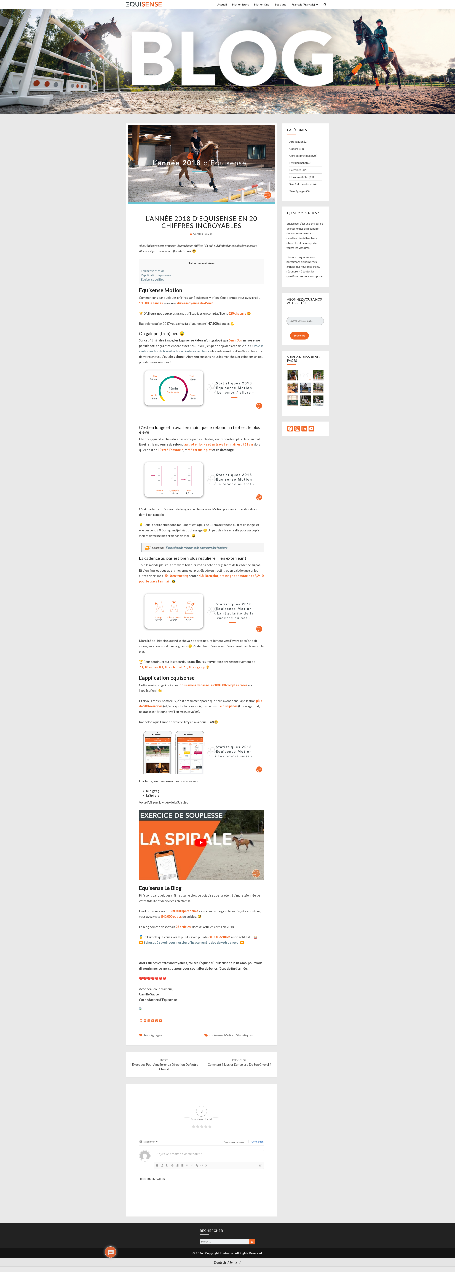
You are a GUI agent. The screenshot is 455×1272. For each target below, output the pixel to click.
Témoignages (152, 1035)
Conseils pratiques (300, 155)
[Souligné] (167, 1165)
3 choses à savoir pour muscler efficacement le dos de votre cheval (191, 942)
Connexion (257, 1141)
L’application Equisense (156, 275)
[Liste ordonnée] (177, 1165)
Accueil (222, 4)
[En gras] (157, 1165)
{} (201, 1165)
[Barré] (172, 1165)
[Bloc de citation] (187, 1165)
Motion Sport (240, 4)
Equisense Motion (153, 271)
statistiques (244, 1035)
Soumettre (299, 335)
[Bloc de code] (192, 1165)
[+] (207, 1165)
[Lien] (197, 1165)
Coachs (293, 148)
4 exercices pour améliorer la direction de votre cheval (164, 1065)
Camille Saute (203, 233)
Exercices (295, 169)
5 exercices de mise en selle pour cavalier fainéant (196, 548)
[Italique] (162, 1165)
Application (296, 141)
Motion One (261, 4)
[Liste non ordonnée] (182, 1165)
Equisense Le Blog (153, 279)
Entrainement (297, 162)
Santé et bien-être (300, 184)
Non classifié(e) (298, 177)
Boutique (280, 4)
